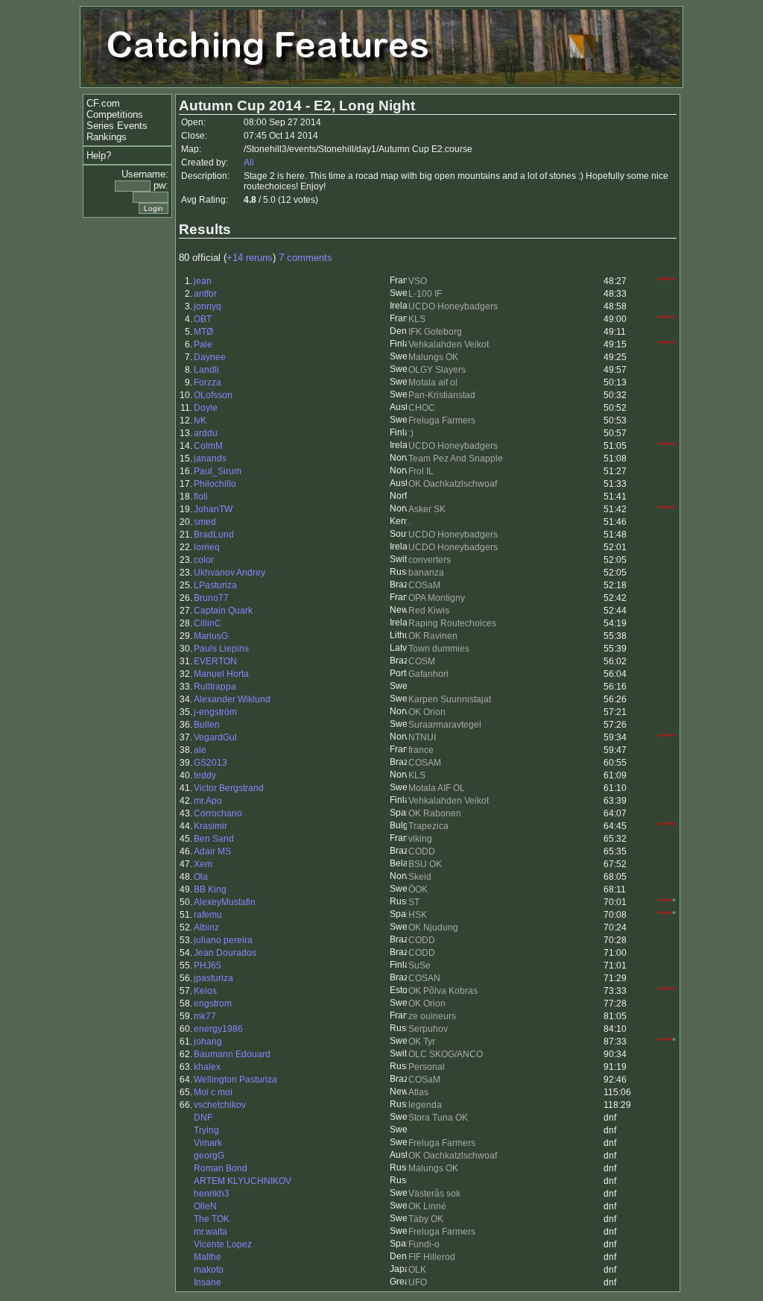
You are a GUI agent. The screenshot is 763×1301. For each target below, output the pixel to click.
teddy (205, 775)
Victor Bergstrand (229, 788)
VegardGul (215, 737)
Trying (206, 1130)
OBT (203, 319)
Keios (205, 991)
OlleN (205, 1206)
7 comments (305, 257)
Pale (203, 344)
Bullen (207, 724)
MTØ (203, 332)
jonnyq (207, 306)
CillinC (207, 623)
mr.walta (210, 1231)
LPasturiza (215, 585)
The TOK (211, 1219)
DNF (203, 1117)
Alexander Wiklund (232, 699)
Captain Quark (223, 610)
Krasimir (210, 826)
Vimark (208, 1143)
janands (210, 458)
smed (205, 522)
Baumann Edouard (232, 1054)
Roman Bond (220, 1168)
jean (203, 281)
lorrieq (207, 547)
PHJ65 (207, 965)
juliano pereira (223, 940)
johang (208, 1041)
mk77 (205, 1016)
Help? (98, 155)
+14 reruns (250, 257)
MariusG (211, 636)
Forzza (207, 382)
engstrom (213, 1003)
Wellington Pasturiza (235, 1079)
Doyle (206, 408)
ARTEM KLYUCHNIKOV (242, 1181)
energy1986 (218, 1029)
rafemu (208, 915)
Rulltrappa (215, 686)
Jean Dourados (225, 953)
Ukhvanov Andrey (229, 572)
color (204, 560)
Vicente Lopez (223, 1244)
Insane (207, 1282)
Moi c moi (213, 1092)
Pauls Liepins (221, 648)
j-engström (215, 712)
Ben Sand (214, 839)
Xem (203, 864)
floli (201, 496)
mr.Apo (208, 801)
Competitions (114, 114)
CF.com (103, 103)
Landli (206, 370)
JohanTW (213, 509)
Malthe (207, 1257)
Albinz (206, 927)
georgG (209, 1155)
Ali (249, 162)
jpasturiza (213, 978)
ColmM (208, 446)
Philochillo (215, 484)
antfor (205, 294)
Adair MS (212, 851)
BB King (210, 889)
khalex (207, 1067)
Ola (201, 877)
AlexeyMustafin (225, 902)
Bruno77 (211, 598)
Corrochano (218, 813)
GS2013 (210, 762)
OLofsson (213, 395)
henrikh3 (211, 1193)
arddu (206, 433)
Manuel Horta (221, 674)
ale (200, 750)
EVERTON (215, 661)
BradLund (214, 534)
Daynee (210, 357)
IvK (200, 420)
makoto (209, 1269)
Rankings (106, 136)
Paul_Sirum (217, 471)
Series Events (117, 125)
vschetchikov (220, 1105)
